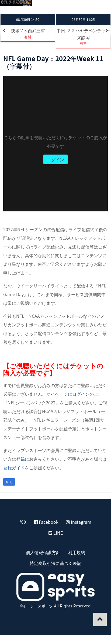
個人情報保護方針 (43, 552)
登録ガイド (14, 467)
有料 (27, 36)
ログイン (55, 159)
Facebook (48, 522)
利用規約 (76, 552)
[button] (101, 7)
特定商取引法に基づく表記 (55, 563)
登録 (20, 459)
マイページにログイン (67, 394)
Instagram (80, 522)
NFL (9, 482)
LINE (57, 532)
